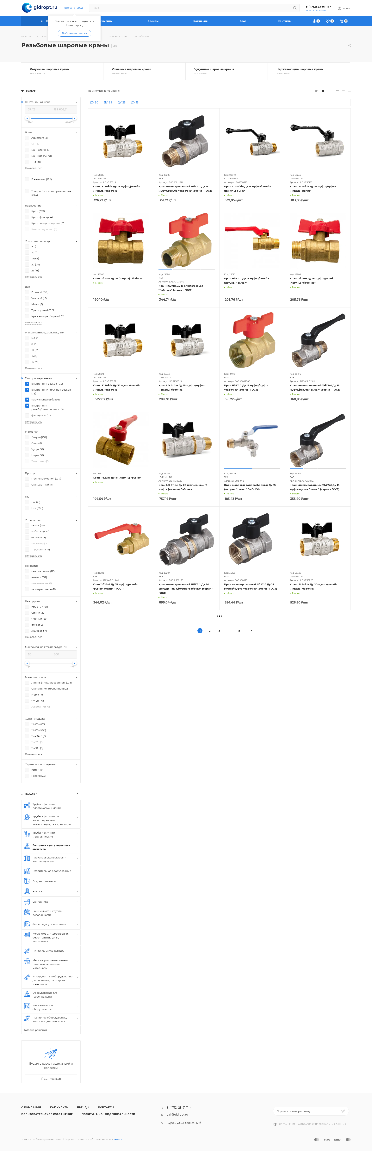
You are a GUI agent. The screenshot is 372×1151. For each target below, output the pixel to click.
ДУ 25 (122, 102)
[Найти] (295, 8)
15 (239, 630)
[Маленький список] (316, 91)
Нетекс (118, 1139)
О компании (31, 1107)
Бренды (83, 1107)
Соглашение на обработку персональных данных (312, 1124)
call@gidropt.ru (177, 1114)
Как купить (59, 1107)
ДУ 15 (135, 102)
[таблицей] (349, 91)
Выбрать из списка (74, 33)
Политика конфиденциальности (108, 1114)
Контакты (106, 1107)
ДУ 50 (94, 102)
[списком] (343, 91)
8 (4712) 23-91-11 (317, 6)
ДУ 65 (108, 102)
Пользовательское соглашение (47, 1114)
